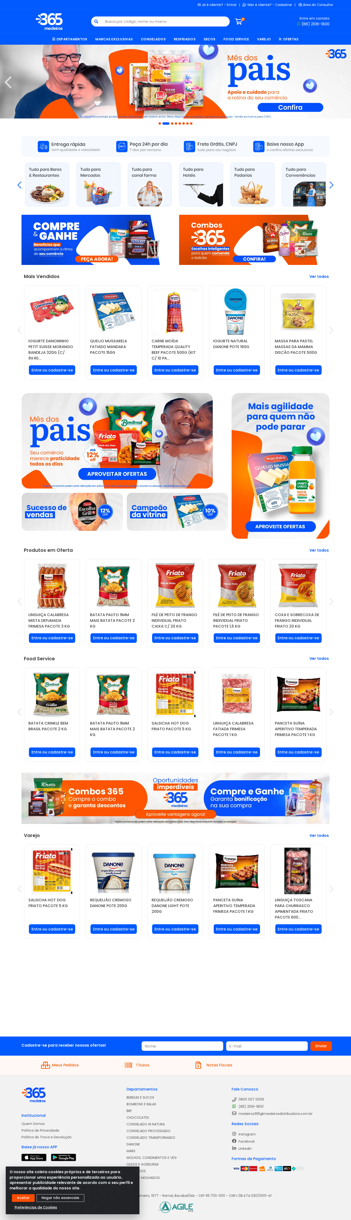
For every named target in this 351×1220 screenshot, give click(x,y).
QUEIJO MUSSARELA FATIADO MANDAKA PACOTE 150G (108, 346)
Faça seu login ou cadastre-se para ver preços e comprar (52, 372)
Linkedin (245, 1148)
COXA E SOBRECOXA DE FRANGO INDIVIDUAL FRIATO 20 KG (297, 620)
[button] (160, 123)
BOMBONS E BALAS (141, 1104)
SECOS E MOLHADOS (143, 1177)
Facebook (246, 1141)
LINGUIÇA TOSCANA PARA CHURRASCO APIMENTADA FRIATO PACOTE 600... (294, 908)
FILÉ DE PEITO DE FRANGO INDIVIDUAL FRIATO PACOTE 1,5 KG (236, 620)
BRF (129, 1110)
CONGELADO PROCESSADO (148, 1131)
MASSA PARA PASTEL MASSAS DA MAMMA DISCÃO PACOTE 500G (296, 346)
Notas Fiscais (219, 1065)
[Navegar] (8, 82)
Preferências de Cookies (36, 1207)
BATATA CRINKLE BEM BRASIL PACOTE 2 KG (48, 726)
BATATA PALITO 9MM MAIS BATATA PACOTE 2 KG (112, 620)
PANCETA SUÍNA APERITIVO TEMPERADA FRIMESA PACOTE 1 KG (296, 728)
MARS (131, 1151)
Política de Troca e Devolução (46, 1137)
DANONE (133, 1144)
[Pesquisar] (96, 21)
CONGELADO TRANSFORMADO (151, 1137)
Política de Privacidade (40, 1130)
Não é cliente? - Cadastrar (270, 4)
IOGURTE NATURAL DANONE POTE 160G (231, 343)
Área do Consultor (318, 4)
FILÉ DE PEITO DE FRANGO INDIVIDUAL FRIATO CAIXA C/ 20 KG (174, 620)
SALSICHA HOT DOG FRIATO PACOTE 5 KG (171, 726)
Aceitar (23, 1197)
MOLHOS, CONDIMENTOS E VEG (152, 1157)
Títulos (142, 1065)
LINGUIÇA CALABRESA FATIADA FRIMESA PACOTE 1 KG (233, 728)
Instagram (247, 1134)
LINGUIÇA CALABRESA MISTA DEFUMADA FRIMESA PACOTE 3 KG (49, 620)
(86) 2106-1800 (316, 24)
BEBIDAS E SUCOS (140, 1097)
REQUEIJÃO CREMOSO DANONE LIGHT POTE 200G (172, 905)
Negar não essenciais (60, 1197)
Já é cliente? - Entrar (219, 4)
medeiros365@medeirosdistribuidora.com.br (275, 1113)
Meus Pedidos (65, 1065)
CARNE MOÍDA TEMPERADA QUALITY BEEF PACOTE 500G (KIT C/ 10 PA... (174, 349)
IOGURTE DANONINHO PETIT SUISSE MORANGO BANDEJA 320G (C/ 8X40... (50, 349)
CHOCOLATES (138, 1117)
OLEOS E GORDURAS (143, 1164)
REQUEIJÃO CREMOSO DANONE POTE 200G (110, 902)
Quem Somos (33, 1123)
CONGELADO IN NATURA (146, 1124)
